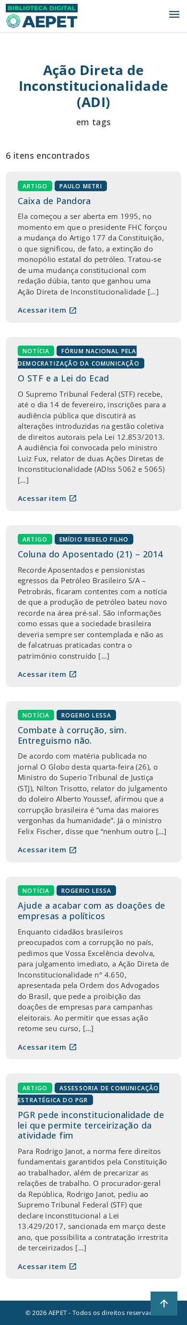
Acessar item (47, 310)
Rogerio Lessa (86, 715)
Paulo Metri (80, 186)
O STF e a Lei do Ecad (63, 378)
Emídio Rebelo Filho (94, 539)
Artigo (35, 186)
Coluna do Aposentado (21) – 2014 (90, 554)
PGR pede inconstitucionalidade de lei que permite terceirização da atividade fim (91, 1125)
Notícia (36, 351)
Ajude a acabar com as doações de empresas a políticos (91, 911)
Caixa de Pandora (54, 200)
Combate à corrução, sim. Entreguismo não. (72, 735)
